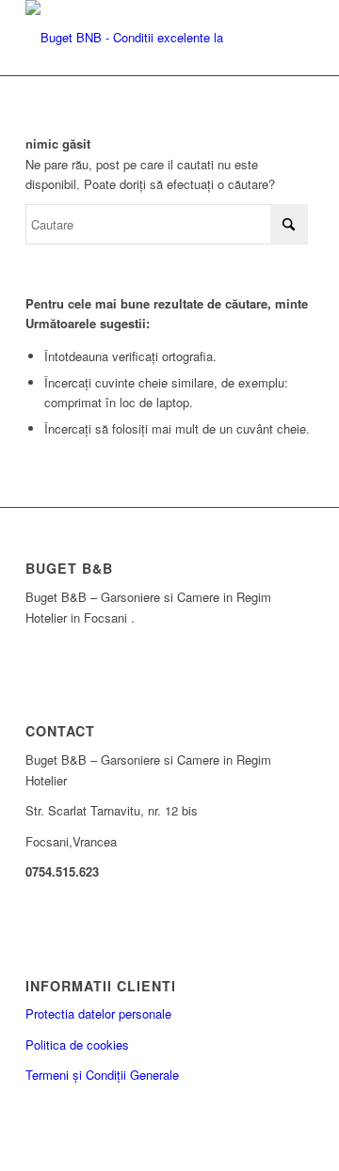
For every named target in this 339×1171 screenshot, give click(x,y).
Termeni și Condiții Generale (102, 1075)
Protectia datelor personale (98, 1013)
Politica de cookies (77, 1044)
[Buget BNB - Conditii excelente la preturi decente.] (140, 37)
